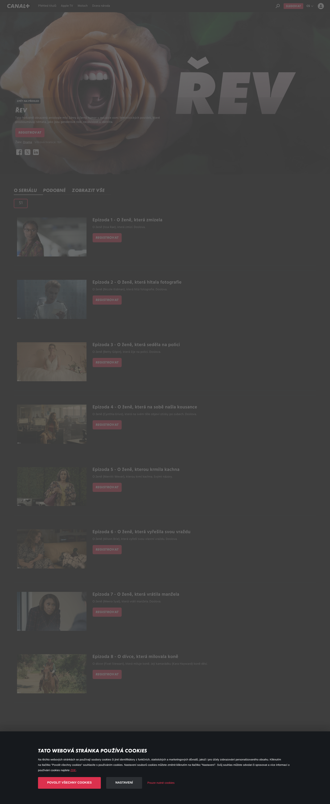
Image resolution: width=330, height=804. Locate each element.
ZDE (73, 770)
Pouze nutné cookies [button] (161, 783)
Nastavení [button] (124, 782)
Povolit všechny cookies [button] (69, 782)
